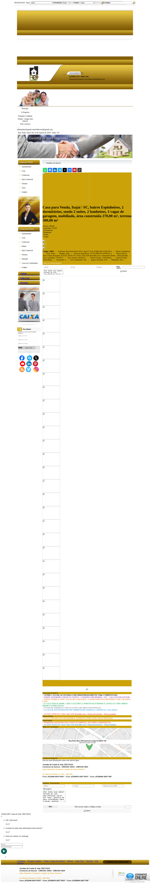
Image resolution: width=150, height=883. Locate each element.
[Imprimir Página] (44, 243)
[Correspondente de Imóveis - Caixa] (29, 321)
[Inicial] (34, 82)
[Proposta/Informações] (44, 250)
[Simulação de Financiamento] (29, 224)
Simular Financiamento (52, 263)
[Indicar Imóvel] (44, 246)
